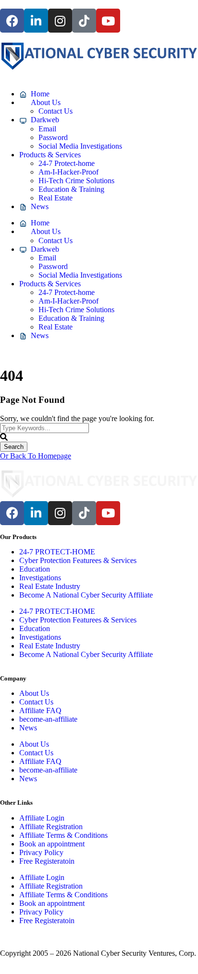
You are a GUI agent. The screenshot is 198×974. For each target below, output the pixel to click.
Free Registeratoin (46, 861)
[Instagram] (60, 21)
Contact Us (55, 111)
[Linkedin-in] (36, 21)
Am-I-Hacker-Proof (68, 172)
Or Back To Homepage (35, 456)
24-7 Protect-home (66, 163)
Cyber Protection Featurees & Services (77, 560)
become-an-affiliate (48, 719)
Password (53, 137)
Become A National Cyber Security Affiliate (86, 595)
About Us (34, 693)
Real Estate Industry (49, 586)
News (28, 728)
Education (34, 569)
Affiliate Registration (51, 826)
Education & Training (71, 189)
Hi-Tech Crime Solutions (76, 180)
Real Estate (55, 198)
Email (47, 129)
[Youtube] (108, 21)
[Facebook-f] (12, 21)
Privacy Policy (41, 852)
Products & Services (50, 155)
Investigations (40, 578)
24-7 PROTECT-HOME (57, 552)
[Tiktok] (84, 21)
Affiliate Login (41, 818)
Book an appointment (52, 844)
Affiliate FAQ (40, 710)
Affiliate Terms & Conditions (63, 835)
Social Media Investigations (80, 146)
